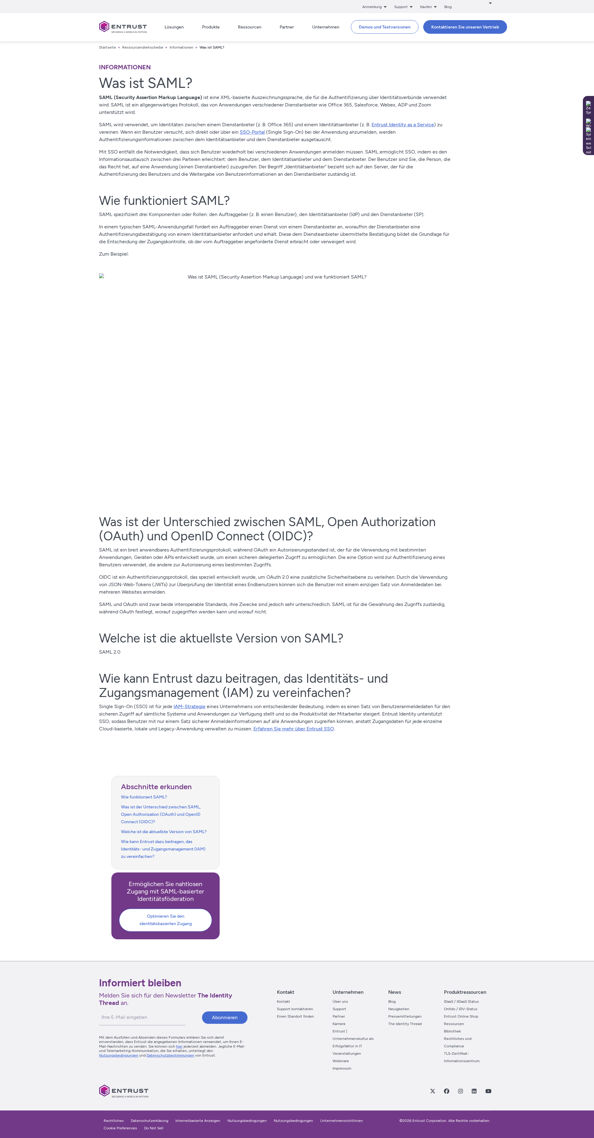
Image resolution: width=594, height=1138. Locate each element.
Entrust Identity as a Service (403, 125)
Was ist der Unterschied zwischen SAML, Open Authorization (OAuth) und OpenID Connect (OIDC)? (160, 814)
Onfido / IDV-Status (460, 1009)
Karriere (339, 1024)
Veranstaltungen (347, 1053)
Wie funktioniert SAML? (144, 797)
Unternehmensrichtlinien (341, 1121)
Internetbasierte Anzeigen (197, 1121)
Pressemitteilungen (405, 1016)
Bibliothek (452, 1031)
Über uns (340, 1001)
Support (339, 1009)
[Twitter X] (432, 1091)
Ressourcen (454, 1024)
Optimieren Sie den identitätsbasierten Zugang (166, 920)
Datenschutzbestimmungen (170, 1055)
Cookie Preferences (120, 1128)
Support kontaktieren (295, 1009)
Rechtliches (114, 1121)
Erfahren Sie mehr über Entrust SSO (293, 729)
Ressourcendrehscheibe (142, 47)
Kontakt (283, 1001)
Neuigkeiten (398, 1009)
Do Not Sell (153, 1128)
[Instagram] (460, 1091)
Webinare (341, 1061)
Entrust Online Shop (461, 1016)
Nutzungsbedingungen (118, 1055)
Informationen (181, 47)
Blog (448, 7)
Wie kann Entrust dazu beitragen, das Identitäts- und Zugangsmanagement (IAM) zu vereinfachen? (163, 849)
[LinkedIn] (474, 1091)
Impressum (342, 1068)
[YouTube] (488, 1091)
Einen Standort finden (295, 1016)
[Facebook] (446, 1091)
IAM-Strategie (189, 706)
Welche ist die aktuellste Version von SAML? (164, 831)
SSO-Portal (252, 132)
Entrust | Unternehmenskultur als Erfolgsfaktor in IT (353, 1038)
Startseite (107, 47)
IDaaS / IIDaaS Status (461, 1001)
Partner (339, 1016)
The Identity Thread (405, 1024)
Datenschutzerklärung (149, 1121)
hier (179, 1046)
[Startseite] (123, 27)
